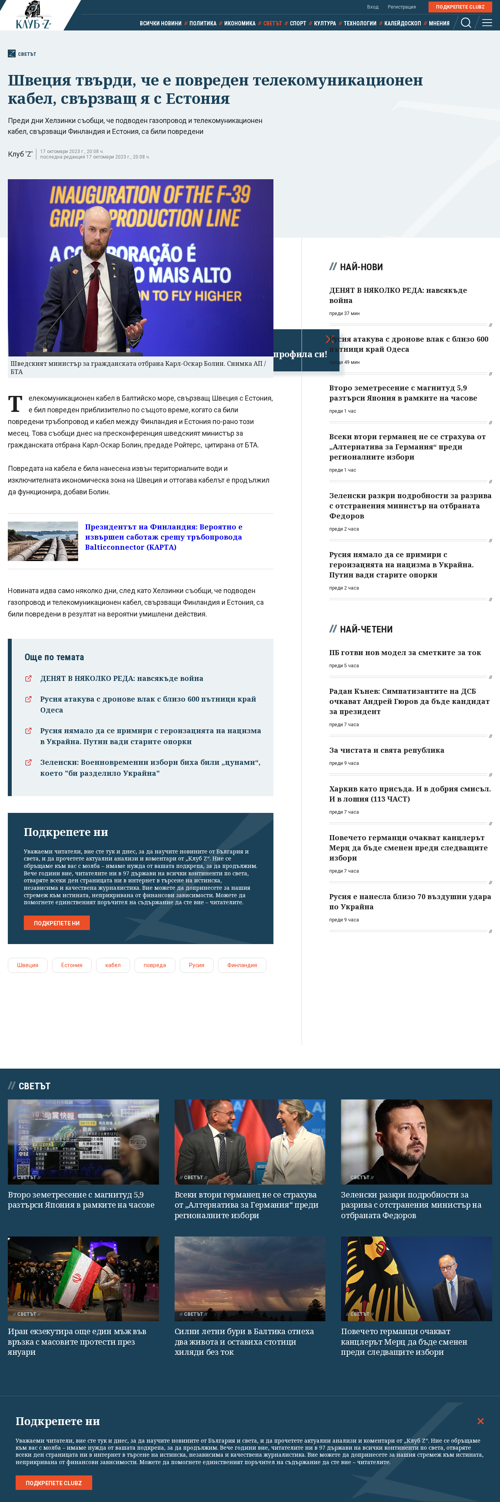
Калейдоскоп (402, 23)
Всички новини (161, 23)
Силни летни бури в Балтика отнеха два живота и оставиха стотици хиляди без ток (244, 1341)
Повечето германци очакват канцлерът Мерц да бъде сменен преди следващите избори (404, 1341)
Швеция (27, 965)
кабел (113, 965)
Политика (202, 23)
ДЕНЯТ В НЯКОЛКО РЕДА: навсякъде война (122, 678)
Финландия (242, 965)
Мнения (439, 23)
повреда (155, 965)
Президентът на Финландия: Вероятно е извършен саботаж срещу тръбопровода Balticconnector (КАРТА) (164, 537)
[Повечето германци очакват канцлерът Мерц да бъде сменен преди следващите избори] (416, 1279)
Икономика (239, 23)
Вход (373, 7)
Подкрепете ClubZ (460, 7)
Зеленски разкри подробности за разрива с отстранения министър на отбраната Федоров (411, 1204)
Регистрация (402, 7)
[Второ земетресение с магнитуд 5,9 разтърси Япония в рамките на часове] (83, 1141)
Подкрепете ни (57, 923)
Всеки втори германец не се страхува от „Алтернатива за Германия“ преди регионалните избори (247, 1204)
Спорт (298, 23)
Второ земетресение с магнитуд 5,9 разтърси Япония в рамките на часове (81, 1199)
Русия (196, 965)
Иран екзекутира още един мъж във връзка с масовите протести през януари (77, 1341)
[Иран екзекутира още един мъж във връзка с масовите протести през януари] (83, 1279)
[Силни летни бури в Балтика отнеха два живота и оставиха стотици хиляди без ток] (250, 1279)
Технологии (360, 23)
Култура (325, 23)
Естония (71, 965)
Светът (272, 23)
